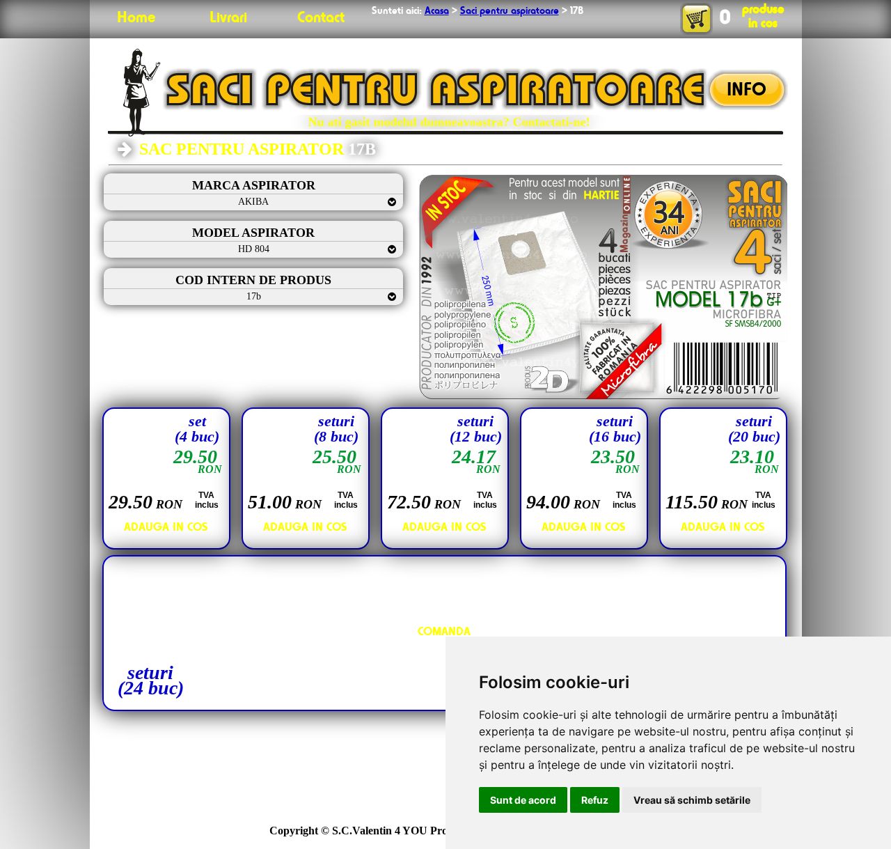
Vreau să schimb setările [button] (691, 800)
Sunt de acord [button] (523, 800)
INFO (746, 90)
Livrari (228, 18)
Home (136, 18)
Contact (321, 18)
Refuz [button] (594, 800)
